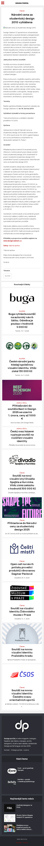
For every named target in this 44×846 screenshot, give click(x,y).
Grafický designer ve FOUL (24, 806)
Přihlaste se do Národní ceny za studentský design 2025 (22, 526)
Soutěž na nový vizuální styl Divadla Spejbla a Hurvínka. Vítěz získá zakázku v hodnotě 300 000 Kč (22, 482)
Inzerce (26, 750)
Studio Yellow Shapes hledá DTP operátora (24, 816)
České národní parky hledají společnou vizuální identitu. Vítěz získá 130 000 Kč (22, 366)
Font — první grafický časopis (25, 769)
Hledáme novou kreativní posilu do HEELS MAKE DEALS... (24, 827)
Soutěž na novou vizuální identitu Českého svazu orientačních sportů (22, 695)
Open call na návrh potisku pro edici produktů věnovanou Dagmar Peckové (22, 569)
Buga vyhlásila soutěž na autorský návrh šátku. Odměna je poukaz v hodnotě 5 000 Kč (22, 320)
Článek (22, 11)
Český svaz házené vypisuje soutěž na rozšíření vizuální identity (22, 436)
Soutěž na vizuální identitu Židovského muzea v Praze (22, 611)
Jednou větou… (22, 403)
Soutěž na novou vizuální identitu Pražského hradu (22, 652)
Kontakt (7, 750)
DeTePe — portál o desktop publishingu (26, 780)
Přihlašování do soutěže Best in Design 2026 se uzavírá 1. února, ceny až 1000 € (22, 412)
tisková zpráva (14, 245)
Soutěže (7, 276)
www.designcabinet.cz (12, 241)
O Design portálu (16, 750)
